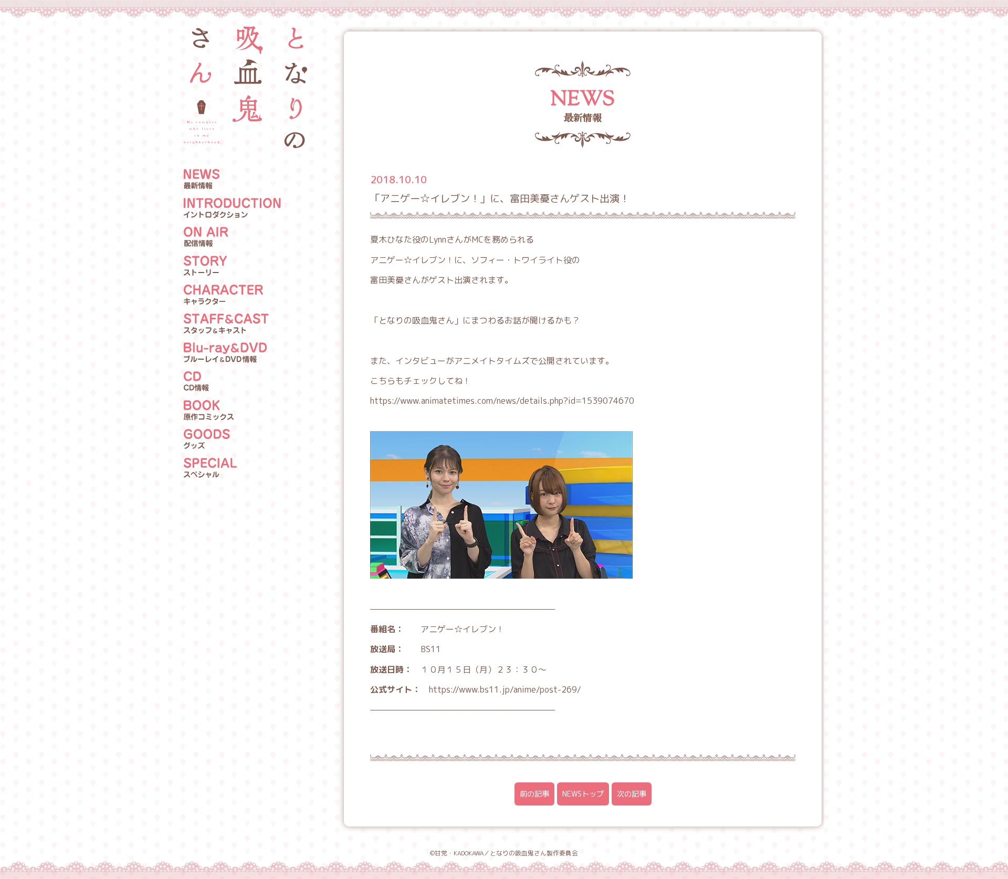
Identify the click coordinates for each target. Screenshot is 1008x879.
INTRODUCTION (232, 208)
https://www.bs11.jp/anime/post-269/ (505, 689)
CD (232, 381)
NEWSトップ (583, 794)
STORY (232, 266)
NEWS (232, 179)
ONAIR (232, 237)
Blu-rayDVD (232, 352)
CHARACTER (232, 295)
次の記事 (631, 794)
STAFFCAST (232, 323)
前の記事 (534, 794)
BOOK (232, 410)
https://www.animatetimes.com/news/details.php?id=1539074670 (502, 400)
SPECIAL (232, 468)
